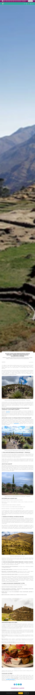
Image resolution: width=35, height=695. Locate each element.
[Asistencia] (26, 3)
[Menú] (32, 3)
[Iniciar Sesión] (30, 3)
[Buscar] (24, 3)
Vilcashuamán (16, 423)
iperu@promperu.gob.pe (10, 679)
